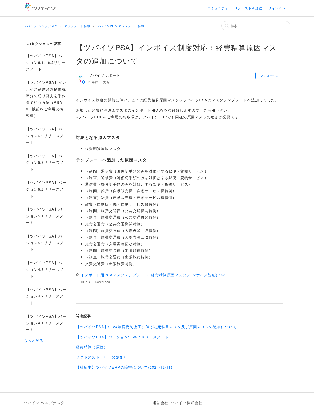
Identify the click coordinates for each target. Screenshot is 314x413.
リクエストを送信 (248, 8)
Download (102, 282)
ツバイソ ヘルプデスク (41, 26)
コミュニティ (217, 8)
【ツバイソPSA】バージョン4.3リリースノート (46, 269)
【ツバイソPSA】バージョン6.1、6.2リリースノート (46, 62)
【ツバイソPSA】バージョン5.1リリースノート (46, 215)
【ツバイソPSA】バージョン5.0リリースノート (46, 242)
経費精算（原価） (92, 347)
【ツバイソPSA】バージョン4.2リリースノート (46, 296)
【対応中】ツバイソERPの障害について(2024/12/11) (124, 367)
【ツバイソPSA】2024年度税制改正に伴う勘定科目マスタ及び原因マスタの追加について (156, 326)
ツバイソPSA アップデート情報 (120, 26)
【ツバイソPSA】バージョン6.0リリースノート (46, 135)
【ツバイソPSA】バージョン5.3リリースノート (46, 162)
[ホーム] (40, 10)
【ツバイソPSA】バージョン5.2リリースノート (46, 189)
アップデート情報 (77, 26)
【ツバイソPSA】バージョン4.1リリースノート (46, 323)
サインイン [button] (277, 8)
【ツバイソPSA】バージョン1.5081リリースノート (122, 336)
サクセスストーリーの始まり (102, 357)
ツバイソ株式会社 (187, 402)
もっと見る (33, 340)
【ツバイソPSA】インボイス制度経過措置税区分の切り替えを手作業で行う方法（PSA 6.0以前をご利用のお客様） (46, 99)
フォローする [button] (269, 75)
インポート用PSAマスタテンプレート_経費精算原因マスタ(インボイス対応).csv (152, 274)
